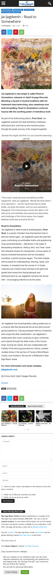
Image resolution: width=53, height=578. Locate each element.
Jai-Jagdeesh (11, 388)
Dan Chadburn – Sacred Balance (9, 424)
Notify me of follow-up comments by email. (20, 495)
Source (4, 382)
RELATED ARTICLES (17, 406)
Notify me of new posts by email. (16, 497)
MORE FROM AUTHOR (35, 406)
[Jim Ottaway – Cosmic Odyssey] (26, 416)
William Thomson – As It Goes (43, 424)
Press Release (29, 10)
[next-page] (28, 429)
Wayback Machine (40, 527)
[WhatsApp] (21, 32)
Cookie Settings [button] (11, 572)
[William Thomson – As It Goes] (44, 416)
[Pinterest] (15, 32)
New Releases (18, 10)
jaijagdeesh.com (9, 369)
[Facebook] (3, 32)
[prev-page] (25, 429)
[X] (9, 32)
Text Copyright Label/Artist (11, 12)
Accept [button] (25, 572)
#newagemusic (7, 10)
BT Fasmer (7, 26)
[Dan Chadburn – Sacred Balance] (9, 416)
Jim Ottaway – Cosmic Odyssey (26, 424)
